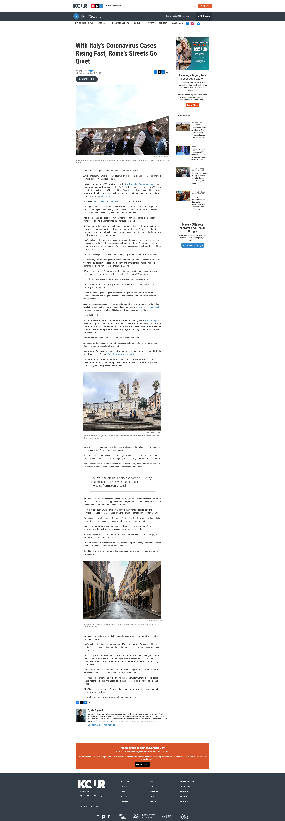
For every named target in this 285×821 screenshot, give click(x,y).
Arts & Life (103, 23)
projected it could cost (149, 307)
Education (195, 146)
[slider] (86, 16)
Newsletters (125, 801)
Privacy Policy (184, 801)
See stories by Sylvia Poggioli (101, 724)
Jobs (152, 796)
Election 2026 (79, 23)
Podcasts (124, 796)
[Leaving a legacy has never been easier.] (192, 53)
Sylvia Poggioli (88, 71)
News (90, 23)
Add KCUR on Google (193, 245)
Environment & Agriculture (196, 123)
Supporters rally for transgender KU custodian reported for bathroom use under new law (199, 154)
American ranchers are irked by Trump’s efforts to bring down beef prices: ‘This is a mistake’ (199, 133)
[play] (76, 16)
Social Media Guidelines (188, 781)
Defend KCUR (142, 764)
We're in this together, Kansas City (142, 747)
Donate (205, 6)
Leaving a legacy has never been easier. (192, 77)
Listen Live (124, 786)
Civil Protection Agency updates (139, 184)
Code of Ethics (185, 786)
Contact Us (154, 791)
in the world (105, 196)
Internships (154, 801)
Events (152, 781)
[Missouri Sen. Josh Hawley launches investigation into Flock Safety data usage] (183, 172)
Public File (183, 796)
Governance (184, 791)
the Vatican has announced (105, 201)
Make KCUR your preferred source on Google (192, 228)
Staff (152, 786)
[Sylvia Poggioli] (81, 715)
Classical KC (177, 23)
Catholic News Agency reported (122, 354)
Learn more (192, 105)
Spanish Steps (151, 320)
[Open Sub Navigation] (95, 23)
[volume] (83, 16)
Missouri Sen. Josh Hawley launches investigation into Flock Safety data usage (199, 178)
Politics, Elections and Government (198, 169)
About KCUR (125, 781)
